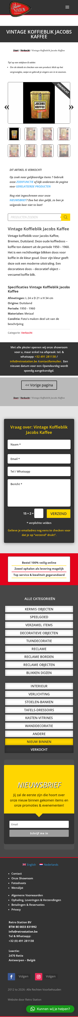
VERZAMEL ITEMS (39, 625)
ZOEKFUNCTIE (24, 182)
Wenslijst (17, 888)
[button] (64, 88)
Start (16, 50)
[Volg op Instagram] (38, 976)
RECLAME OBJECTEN (39, 664)
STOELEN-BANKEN (39, 702)
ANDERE (39, 734)
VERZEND (58, 513)
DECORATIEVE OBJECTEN (39, 633)
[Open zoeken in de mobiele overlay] (39, 217)
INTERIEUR (39, 686)
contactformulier (50, 361)
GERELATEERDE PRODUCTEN (33, 186)
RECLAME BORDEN (39, 656)
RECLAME (39, 649)
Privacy (16, 909)
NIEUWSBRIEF (18, 200)
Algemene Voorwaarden (27, 895)
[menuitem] (29, 864)
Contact (16, 873)
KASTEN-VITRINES (39, 718)
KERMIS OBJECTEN (39, 609)
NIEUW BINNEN (39, 741)
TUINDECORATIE (39, 641)
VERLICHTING (39, 694)
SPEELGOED (39, 617)
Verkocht (25, 50)
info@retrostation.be (23, 361)
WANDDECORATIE (39, 726)
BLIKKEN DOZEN (39, 673)
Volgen (23, 976)
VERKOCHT (39, 749)
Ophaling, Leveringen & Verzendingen (36, 900)
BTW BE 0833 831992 (23, 927)
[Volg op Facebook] (11, 976)
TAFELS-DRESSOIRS (39, 710)
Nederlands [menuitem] (51, 864)
